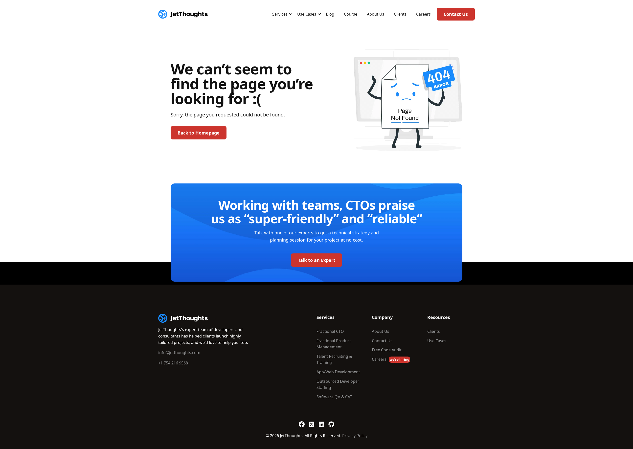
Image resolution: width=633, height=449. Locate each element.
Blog (330, 14)
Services (280, 14)
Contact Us (456, 14)
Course (350, 14)
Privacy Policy (354, 435)
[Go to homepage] (183, 318)
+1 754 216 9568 (173, 363)
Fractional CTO (330, 331)
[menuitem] (280, 14)
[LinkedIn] (321, 422)
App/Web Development (338, 372)
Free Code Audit (387, 350)
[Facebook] (302, 422)
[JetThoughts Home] (183, 14)
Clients (400, 14)
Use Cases (306, 14)
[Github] (331, 422)
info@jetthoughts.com (179, 352)
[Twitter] (312, 422)
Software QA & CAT (334, 397)
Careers (423, 14)
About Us (375, 14)
